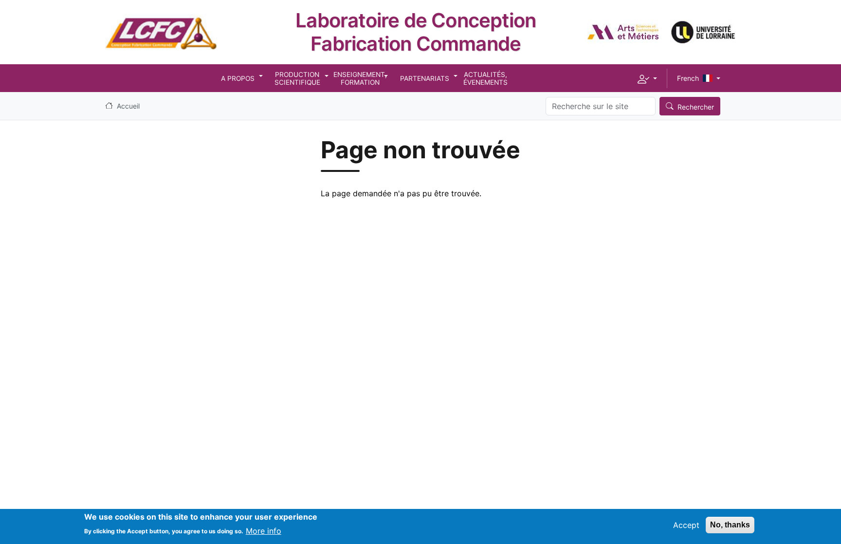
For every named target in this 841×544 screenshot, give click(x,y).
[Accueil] (161, 21)
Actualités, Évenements (485, 78)
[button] (647, 78)
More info (263, 530)
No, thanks (730, 525)
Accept (686, 525)
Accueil (128, 106)
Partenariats (424, 78)
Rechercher (695, 107)
